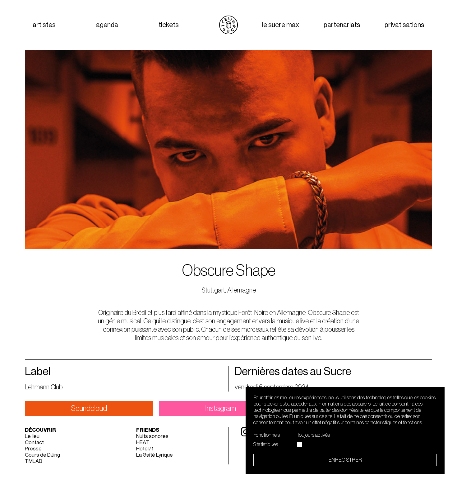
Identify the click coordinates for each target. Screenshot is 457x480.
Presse (33, 448)
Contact (34, 442)
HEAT (142, 442)
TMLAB (33, 461)
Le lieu (32, 436)
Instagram (220, 408)
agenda (107, 24)
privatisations (404, 24)
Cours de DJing (42, 455)
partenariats (342, 24)
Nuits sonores (152, 436)
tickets (169, 24)
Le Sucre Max (280, 24)
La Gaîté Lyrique (154, 455)
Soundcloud (89, 408)
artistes (44, 24)
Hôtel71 (144, 448)
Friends (147, 430)
